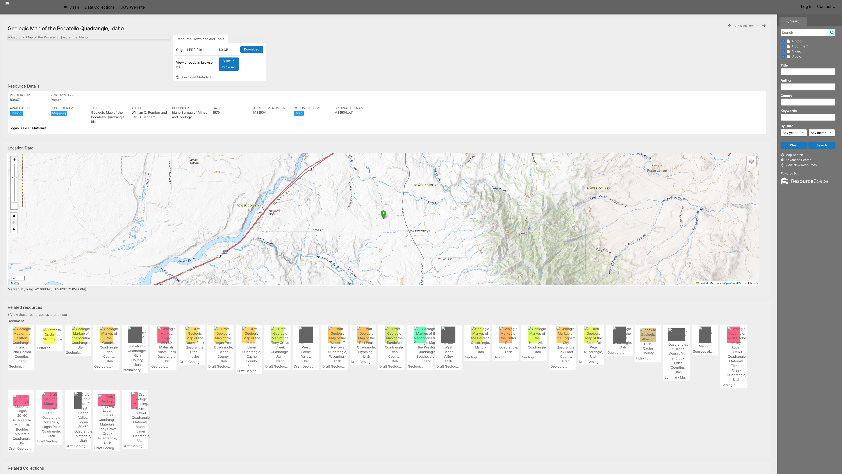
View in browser (228, 64)
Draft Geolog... (191, 362)
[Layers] (751, 161)
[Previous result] (729, 26)
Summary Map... (677, 377)
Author (786, 80)
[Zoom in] (14, 159)
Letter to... (45, 348)
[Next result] (764, 26)
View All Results (747, 26)
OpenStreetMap (733, 283)
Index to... (644, 358)
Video (795, 51)
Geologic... (17, 366)
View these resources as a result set (38, 314)
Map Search (794, 155)
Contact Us (827, 6)
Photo (795, 41)
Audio (795, 56)
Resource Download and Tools (200, 39)
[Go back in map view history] (14, 229)
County (786, 95)
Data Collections (100, 7)
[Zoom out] (14, 206)
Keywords (789, 111)
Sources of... (703, 351)
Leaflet (703, 283)
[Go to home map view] (14, 216)
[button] (383, 214)
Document (799, 46)
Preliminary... (133, 370)
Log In (806, 6)
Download (251, 49)
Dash (73, 7)
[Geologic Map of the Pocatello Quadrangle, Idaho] (89, 37)
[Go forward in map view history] (14, 222)
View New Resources (801, 165)
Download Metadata (195, 77)
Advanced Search (798, 160)
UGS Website (132, 7)
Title (784, 65)
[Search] (832, 32)
